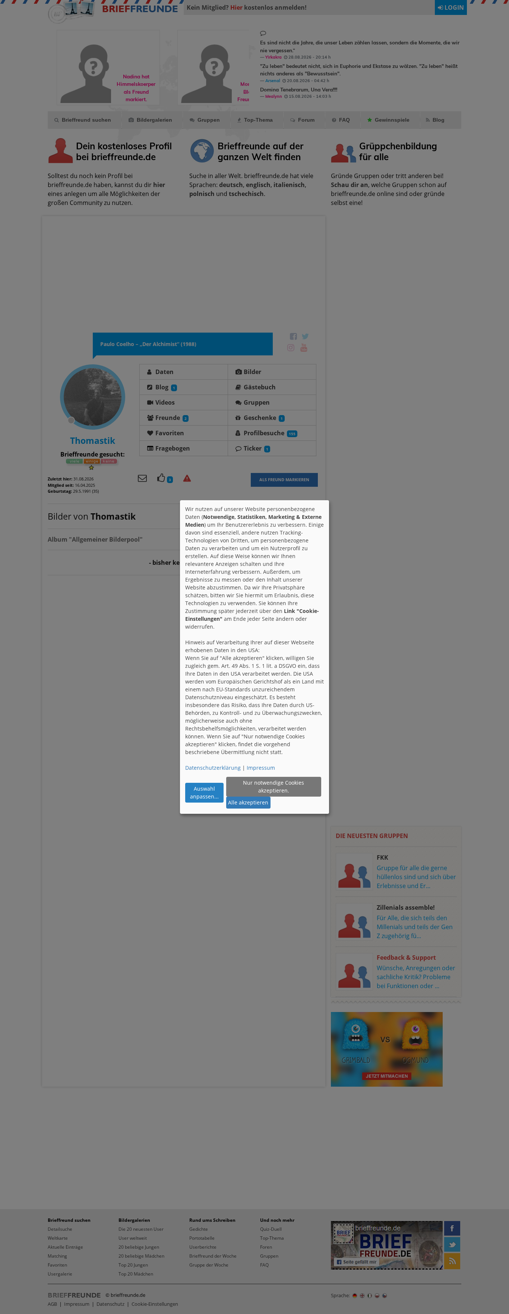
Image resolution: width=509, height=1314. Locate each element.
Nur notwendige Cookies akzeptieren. (273, 786)
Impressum (261, 767)
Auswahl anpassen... (204, 792)
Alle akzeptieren (248, 802)
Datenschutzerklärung (213, 767)
